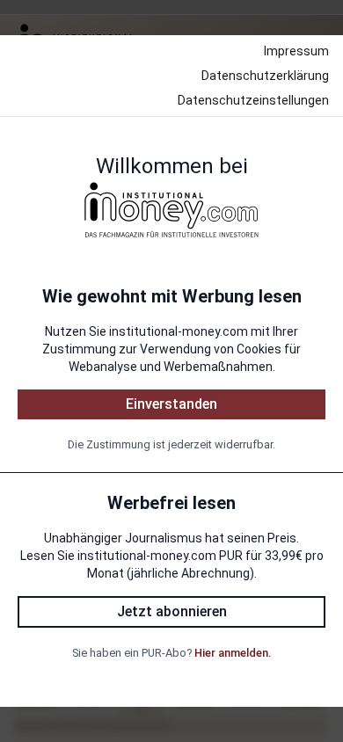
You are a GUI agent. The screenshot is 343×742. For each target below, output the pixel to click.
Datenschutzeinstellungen (253, 100)
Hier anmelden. (232, 652)
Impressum (296, 51)
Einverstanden (171, 404)
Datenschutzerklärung (265, 76)
